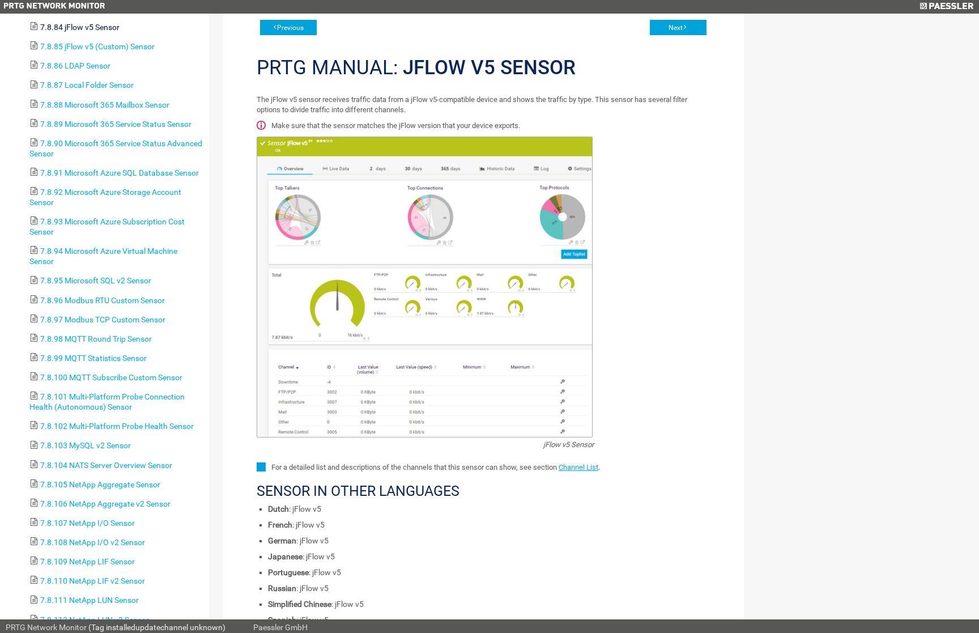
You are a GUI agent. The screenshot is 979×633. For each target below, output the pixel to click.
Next (676, 28)
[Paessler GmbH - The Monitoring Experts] (946, 6)
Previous (290, 28)
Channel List (578, 467)
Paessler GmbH (280, 627)
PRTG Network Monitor (46, 627)
